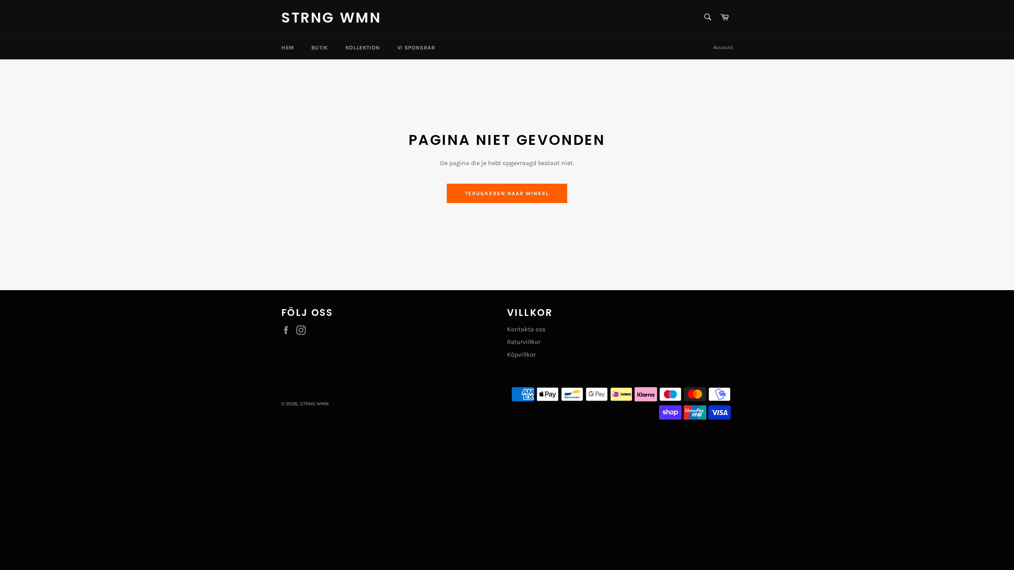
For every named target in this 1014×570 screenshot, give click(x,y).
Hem (287, 47)
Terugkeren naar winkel (507, 193)
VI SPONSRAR (416, 47)
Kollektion (362, 47)
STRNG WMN (331, 18)
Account (723, 47)
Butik (319, 47)
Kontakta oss (526, 329)
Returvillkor (524, 342)
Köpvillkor (521, 354)
